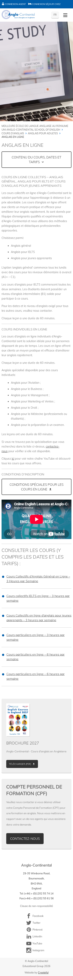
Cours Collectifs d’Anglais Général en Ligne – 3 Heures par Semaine (38, 578)
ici (13, 458)
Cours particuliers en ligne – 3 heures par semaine (35, 637)
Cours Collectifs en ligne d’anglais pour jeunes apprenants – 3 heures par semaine (38, 617)
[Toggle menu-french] (65, 15)
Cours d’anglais (13, 133)
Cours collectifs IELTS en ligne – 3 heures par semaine (38, 598)
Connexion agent (15, 4)
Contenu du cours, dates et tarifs (36, 159)
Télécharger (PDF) (20, 764)
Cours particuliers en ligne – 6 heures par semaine (35, 656)
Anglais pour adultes (43, 133)
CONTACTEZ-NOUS (25, 838)
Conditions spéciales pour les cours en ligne (36, 486)
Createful (43, 972)
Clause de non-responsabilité (36, 905)
